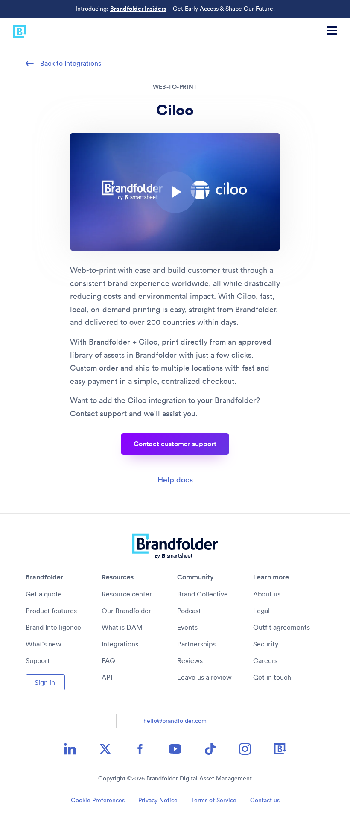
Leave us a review (204, 677)
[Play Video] (175, 192)
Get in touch (272, 677)
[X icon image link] (105, 749)
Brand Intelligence (53, 627)
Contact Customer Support (175, 443)
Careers (265, 660)
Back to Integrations (70, 63)
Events (187, 627)
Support (38, 660)
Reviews (190, 660)
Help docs (175, 480)
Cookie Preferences (98, 800)
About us (266, 594)
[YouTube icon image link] (175, 749)
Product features (51, 610)
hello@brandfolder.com (175, 721)
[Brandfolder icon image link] (280, 749)
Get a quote (44, 594)
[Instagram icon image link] (245, 749)
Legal (261, 610)
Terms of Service (213, 800)
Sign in (45, 682)
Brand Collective (202, 594)
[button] (175, 192)
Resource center (127, 594)
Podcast (189, 610)
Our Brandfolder (126, 610)
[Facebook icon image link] (140, 749)
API (107, 677)
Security (265, 644)
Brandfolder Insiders (138, 8)
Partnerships (196, 644)
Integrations (120, 644)
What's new (43, 644)
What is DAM (122, 627)
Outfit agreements (281, 627)
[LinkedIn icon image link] (70, 749)
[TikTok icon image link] (210, 749)
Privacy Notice (158, 800)
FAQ (108, 660)
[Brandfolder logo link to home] (13, 30)
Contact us (265, 800)
